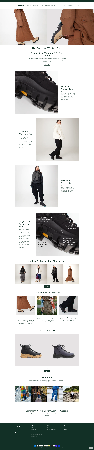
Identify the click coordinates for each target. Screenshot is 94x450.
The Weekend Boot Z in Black (20, 366)
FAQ (48, 431)
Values (64, 427)
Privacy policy (48, 447)
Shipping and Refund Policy (52, 429)
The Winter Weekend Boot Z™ (36, 434)
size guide (70, 319)
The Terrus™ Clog (34, 436)
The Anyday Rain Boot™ (35, 431)
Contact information (65, 447)
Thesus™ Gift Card (34, 439)
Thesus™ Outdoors (31, 447)
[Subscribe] (55, 418)
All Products (33, 427)
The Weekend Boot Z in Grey (52, 366)
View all (47, 371)
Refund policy (43, 447)
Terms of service (53, 447)
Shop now (47, 64)
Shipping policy (59, 447)
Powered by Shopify (37, 447)
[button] (29, 6)
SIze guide (49, 427)
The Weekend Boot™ (34, 429)
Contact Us (65, 429)
